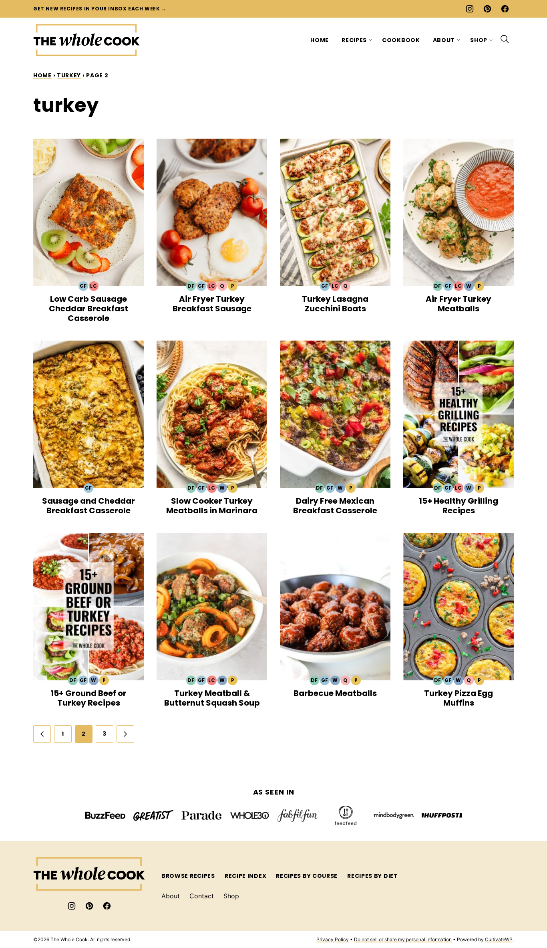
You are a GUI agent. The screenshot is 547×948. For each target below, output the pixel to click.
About (444, 40)
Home (319, 40)
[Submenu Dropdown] (370, 40)
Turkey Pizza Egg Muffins (458, 698)
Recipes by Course (307, 876)
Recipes (354, 40)
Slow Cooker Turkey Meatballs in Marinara (211, 505)
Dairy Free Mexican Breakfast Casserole (335, 505)
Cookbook (401, 40)
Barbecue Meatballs (335, 693)
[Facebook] (505, 9)
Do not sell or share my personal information (403, 939)
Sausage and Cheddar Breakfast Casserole (88, 505)
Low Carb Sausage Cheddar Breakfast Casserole (88, 308)
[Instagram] (470, 9)
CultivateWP (499, 939)
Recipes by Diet (372, 876)
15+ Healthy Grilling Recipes (458, 505)
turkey (69, 75)
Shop (478, 40)
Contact (201, 896)
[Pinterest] (487, 9)
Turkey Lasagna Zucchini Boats (335, 303)
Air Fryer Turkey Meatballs (458, 303)
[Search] (505, 39)
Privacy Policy (332, 939)
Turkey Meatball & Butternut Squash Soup (212, 698)
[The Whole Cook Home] (86, 40)
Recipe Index (245, 876)
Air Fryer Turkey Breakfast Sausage (212, 303)
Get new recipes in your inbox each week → (100, 8)
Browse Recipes (188, 876)
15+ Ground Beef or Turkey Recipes (88, 698)
